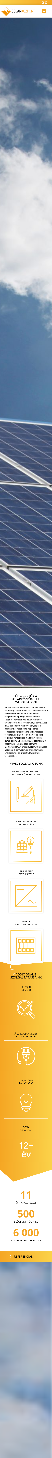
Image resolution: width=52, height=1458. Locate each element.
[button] (44, 11)
